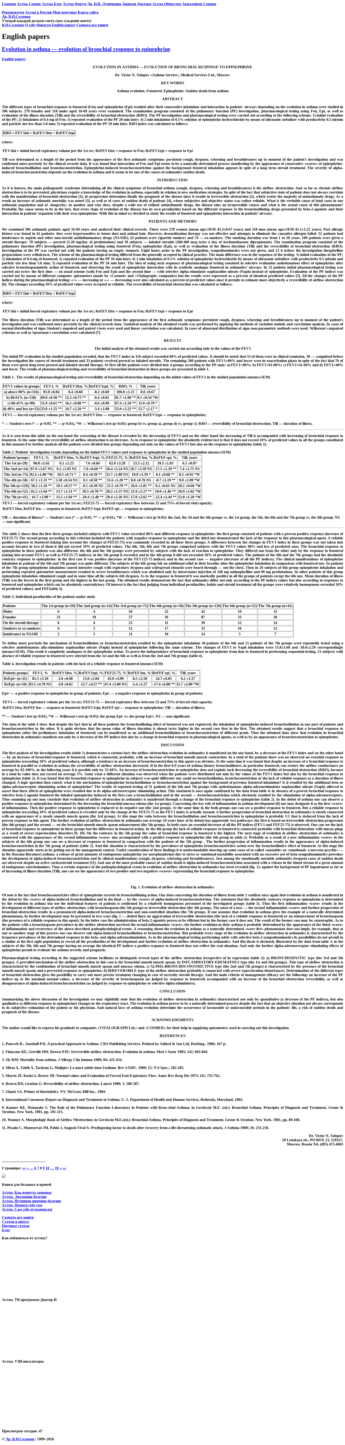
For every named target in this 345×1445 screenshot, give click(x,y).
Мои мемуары (65, 12)
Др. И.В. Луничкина (104, 4)
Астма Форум (74, 4)
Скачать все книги (92, 25)
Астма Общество (166, 4)
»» (64, 1168)
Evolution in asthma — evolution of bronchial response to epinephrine (86, 49)
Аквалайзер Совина (199, 4)
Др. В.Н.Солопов (16, 17)
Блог (6, 1230)
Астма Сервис (29, 4)
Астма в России (38, 12)
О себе (30, 25)
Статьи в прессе (15, 1222)
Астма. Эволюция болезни (24, 1197)
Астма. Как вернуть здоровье (27, 1192)
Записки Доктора (136, 4)
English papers (63, 25)
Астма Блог (52, 4)
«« (24, 1168)
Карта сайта (88, 12)
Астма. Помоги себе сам (22, 1205)
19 (57, 1168)
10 (47, 1168)
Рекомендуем (13, 12)
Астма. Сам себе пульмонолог (27, 1209)
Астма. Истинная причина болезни (31, 1201)
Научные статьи (15, 1226)
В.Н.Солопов (13, 25)
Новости (43, 25)
